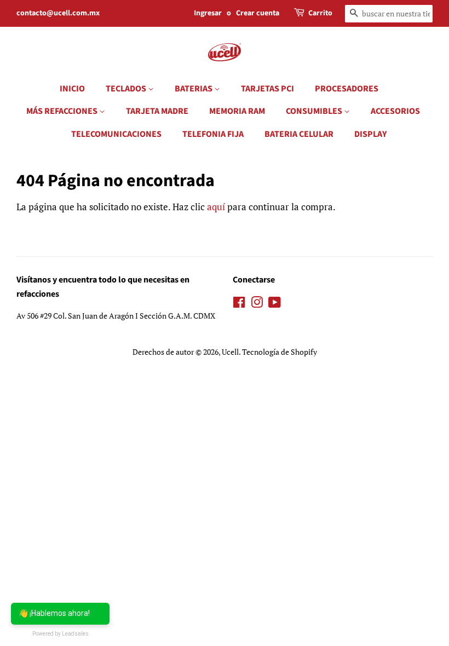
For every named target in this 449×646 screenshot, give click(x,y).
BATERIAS (194, 89)
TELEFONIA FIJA (213, 134)
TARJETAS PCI (267, 89)
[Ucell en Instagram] (257, 304)
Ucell (230, 352)
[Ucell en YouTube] (274, 304)
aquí (216, 206)
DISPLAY (370, 134)
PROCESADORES (346, 89)
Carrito (320, 13)
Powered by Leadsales (60, 634)
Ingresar (208, 13)
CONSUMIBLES (315, 111)
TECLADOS (127, 89)
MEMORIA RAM (237, 111)
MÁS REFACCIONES (62, 111)
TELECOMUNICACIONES (116, 134)
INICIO (72, 89)
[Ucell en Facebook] (239, 304)
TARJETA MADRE (157, 111)
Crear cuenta (257, 13)
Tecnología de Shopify (279, 352)
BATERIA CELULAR (298, 134)
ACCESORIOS (395, 111)
